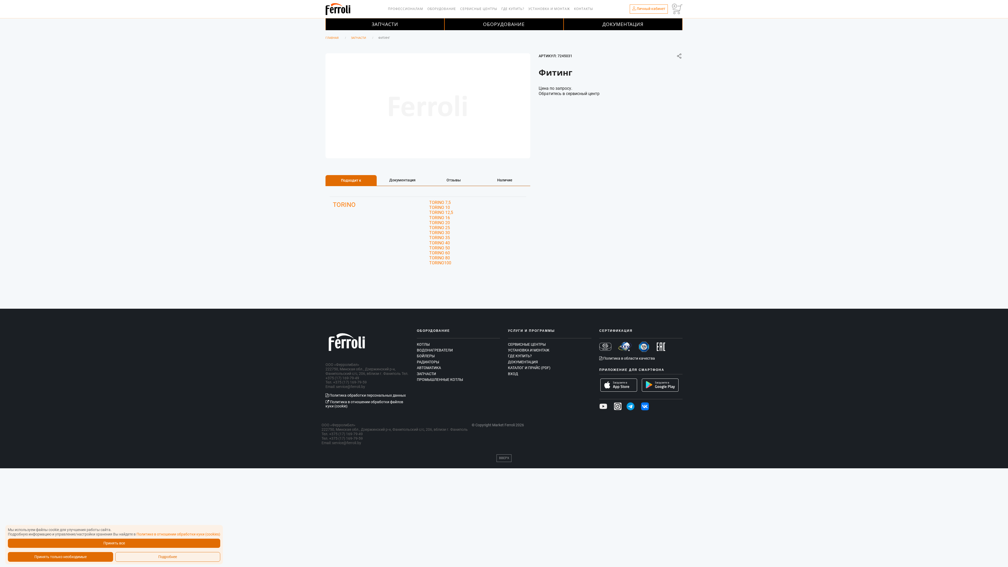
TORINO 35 (439, 237)
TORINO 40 (439, 242)
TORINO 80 (439, 257)
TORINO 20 (439, 222)
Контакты (583, 9)
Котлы (423, 344)
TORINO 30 (439, 232)
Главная (332, 38)
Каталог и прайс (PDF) (529, 368)
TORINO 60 (439, 252)
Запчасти (385, 24)
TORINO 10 (439, 207)
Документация (622, 24)
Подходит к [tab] (351, 180)
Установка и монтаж (549, 9)
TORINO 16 (439, 217)
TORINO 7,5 (440, 202)
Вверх (504, 458)
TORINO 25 (439, 227)
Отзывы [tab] (454, 180)
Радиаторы (428, 362)
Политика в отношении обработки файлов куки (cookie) (364, 404)
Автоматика (429, 368)
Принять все (114, 543)
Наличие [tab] (504, 180)
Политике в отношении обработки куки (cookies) (178, 534)
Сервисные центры (478, 9)
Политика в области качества (628, 358)
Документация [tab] (402, 180)
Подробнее (167, 557)
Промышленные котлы (440, 379)
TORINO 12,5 (441, 212)
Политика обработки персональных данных (367, 395)
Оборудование (441, 9)
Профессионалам (405, 9)
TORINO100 (440, 262)
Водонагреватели (435, 350)
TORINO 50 (439, 247)
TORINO (344, 204)
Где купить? (512, 9)
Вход (513, 374)
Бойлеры (426, 356)
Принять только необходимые (60, 557)
